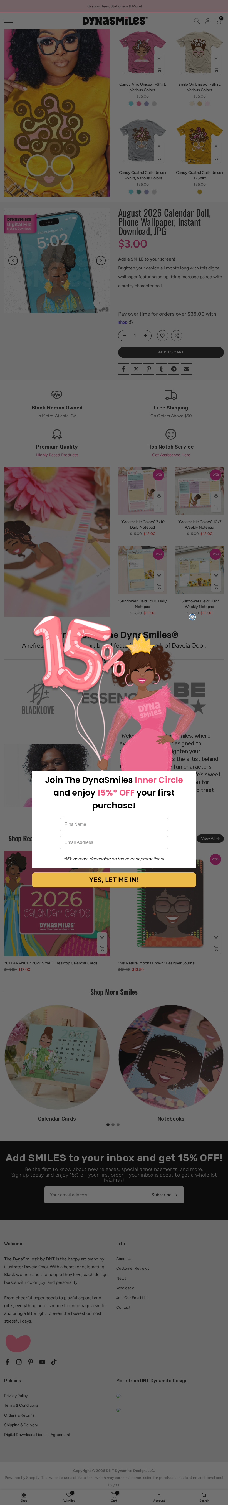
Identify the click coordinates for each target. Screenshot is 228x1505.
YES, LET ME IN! (114, 880)
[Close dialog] (192, 617)
